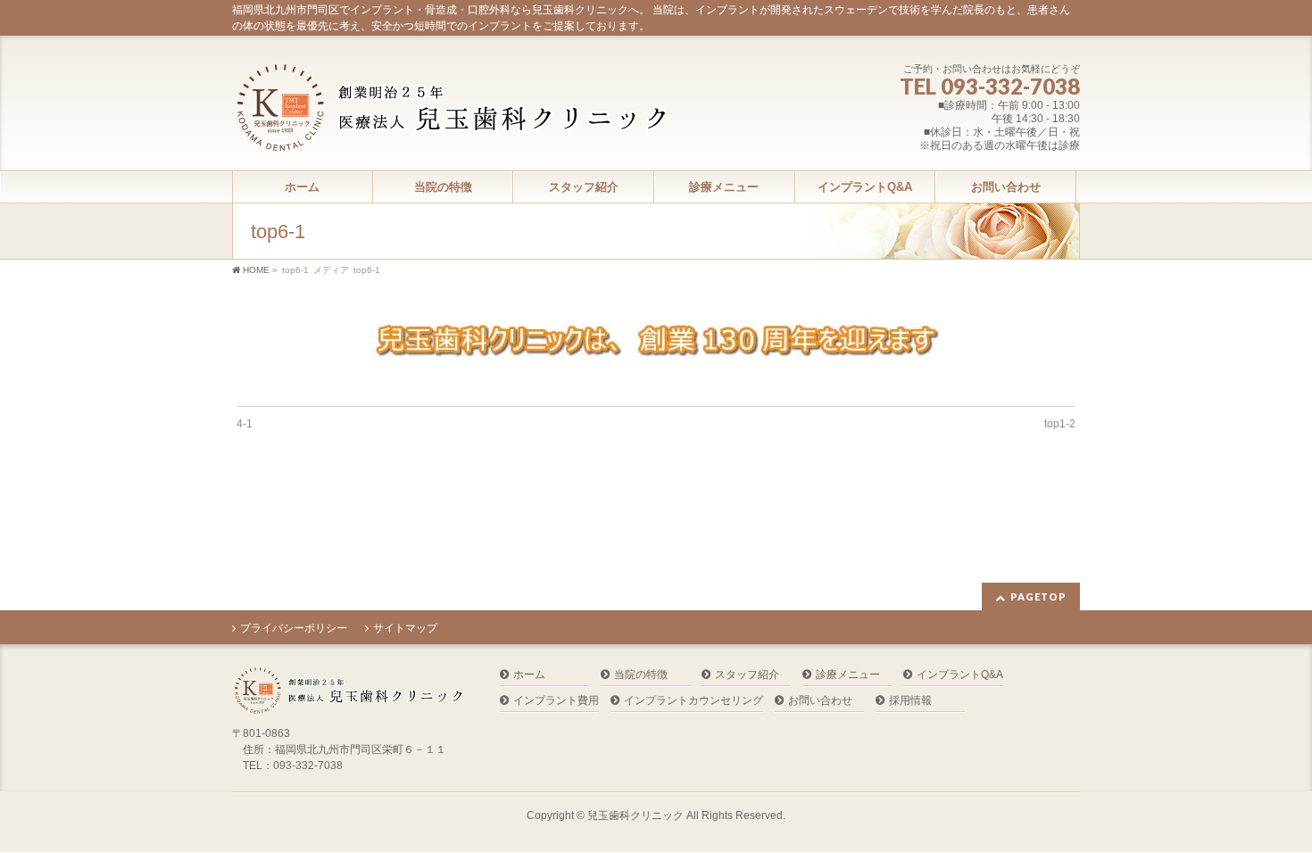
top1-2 (1059, 424)
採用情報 (910, 701)
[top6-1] (656, 348)
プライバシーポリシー (293, 628)
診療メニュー (848, 675)
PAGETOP (1038, 596)
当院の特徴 (641, 675)
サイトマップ (405, 628)
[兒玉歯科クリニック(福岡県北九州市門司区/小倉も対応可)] (450, 132)
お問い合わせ (820, 701)
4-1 (245, 424)
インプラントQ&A (960, 675)
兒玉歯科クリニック (635, 815)
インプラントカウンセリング (693, 701)
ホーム (529, 675)
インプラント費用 (556, 701)
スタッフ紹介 (747, 675)
